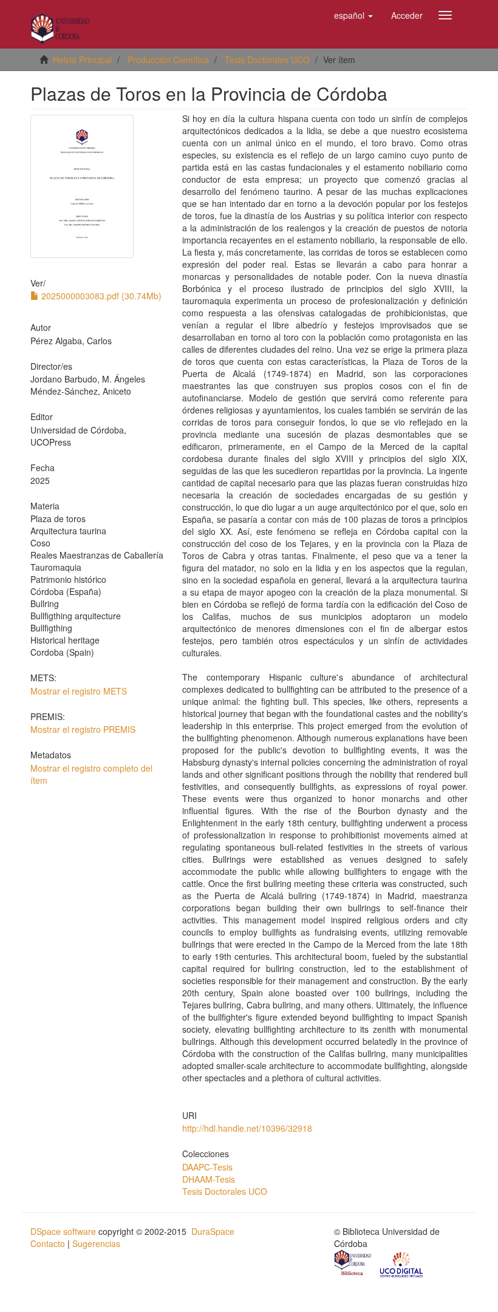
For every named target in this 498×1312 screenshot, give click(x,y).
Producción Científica (168, 59)
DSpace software (63, 1231)
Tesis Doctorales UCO (267, 59)
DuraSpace (212, 1231)
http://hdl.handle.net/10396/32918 (247, 1128)
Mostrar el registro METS (78, 691)
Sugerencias (96, 1243)
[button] (353, 15)
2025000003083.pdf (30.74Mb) (100, 296)
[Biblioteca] (353, 1264)
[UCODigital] (402, 1264)
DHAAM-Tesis (208, 1179)
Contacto (47, 1243)
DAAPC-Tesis (207, 1167)
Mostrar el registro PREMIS (82, 729)
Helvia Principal (82, 59)
